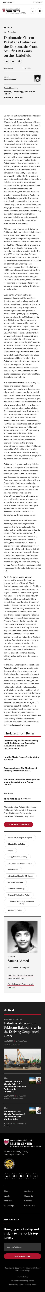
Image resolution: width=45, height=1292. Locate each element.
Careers (28, 1200)
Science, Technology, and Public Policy (19, 92)
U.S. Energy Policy (15, 910)
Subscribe (38, 2)
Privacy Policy (22, 1277)
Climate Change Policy (16, 844)
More (39, 11)
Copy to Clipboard (18, 824)
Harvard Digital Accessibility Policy (22, 1284)
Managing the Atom (13, 97)
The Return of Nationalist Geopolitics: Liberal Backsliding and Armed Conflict (22, 782)
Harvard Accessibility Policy (22, 1281)
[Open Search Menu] (33, 11)
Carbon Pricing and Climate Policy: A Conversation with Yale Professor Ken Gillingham (15, 1086)
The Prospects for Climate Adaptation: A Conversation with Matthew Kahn (14, 1115)
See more (8, 793)
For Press (8, 1200)
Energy (10, 850)
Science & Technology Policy (19, 895)
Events (7, 1196)
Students (28, 1191)
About (6, 1191)
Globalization (13, 869)
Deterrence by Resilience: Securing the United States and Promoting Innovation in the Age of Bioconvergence (21, 744)
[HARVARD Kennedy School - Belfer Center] (14, 11)
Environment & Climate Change (20, 863)
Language (7, 2)
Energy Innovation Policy (17, 857)
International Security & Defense (20, 876)
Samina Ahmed (10, 79)
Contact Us (29, 1205)
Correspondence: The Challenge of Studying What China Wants (20, 769)
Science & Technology (16, 889)
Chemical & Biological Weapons (20, 838)
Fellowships (9, 1205)
